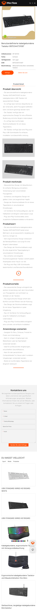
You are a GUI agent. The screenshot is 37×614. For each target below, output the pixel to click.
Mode (9, 461)
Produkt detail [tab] (18, 84)
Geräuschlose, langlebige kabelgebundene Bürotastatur (18, 606)
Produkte (16, 461)
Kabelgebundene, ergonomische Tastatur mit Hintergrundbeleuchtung (18, 547)
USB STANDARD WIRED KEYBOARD (16, 518)
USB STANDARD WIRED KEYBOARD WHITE (16, 489)
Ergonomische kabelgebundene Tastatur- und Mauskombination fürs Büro (18, 576)
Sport (4, 461)
